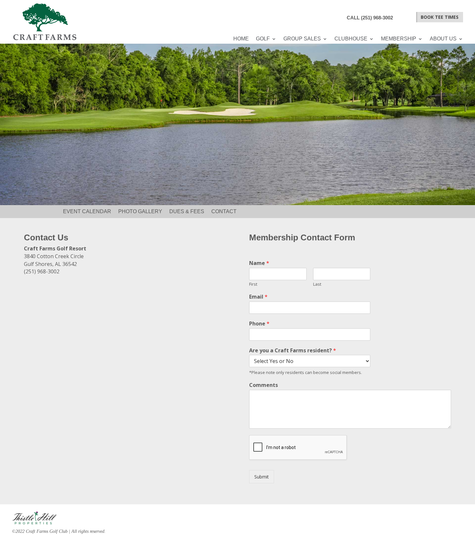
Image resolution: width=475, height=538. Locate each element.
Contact (224, 211)
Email (258, 296)
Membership (398, 39)
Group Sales (302, 39)
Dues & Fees (186, 211)
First (253, 284)
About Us (443, 39)
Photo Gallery (140, 211)
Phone (259, 323)
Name (259, 263)
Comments (263, 385)
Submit (261, 477)
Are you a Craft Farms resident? (292, 350)
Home (241, 39)
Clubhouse (350, 39)
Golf (263, 39)
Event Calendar (87, 211)
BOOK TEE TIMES (440, 17)
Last (317, 284)
